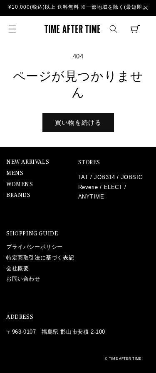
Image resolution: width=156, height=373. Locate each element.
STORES (89, 162)
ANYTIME (91, 197)
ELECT (113, 187)
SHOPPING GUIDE (32, 233)
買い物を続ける (78, 122)
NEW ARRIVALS (27, 162)
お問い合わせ (23, 279)
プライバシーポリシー (34, 247)
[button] (12, 29)
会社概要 (17, 268)
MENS (14, 173)
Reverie (88, 187)
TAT (83, 177)
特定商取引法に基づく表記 (40, 257)
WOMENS (19, 184)
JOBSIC (132, 177)
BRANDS (18, 195)
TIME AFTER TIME (125, 358)
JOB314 (104, 177)
